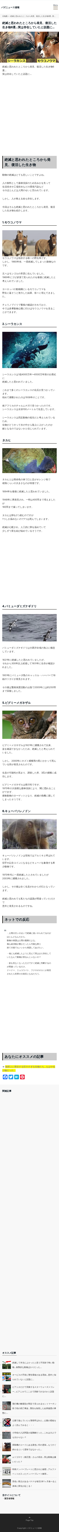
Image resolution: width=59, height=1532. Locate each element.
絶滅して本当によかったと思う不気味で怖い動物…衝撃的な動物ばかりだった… (33, 1364)
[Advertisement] (29, 118)
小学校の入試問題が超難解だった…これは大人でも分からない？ (34, 1434)
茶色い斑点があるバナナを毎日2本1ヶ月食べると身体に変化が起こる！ (34, 1483)
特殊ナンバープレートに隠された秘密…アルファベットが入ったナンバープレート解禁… (34, 1471)
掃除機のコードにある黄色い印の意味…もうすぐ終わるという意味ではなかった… (34, 1447)
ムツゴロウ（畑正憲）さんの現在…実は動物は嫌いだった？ (34, 1459)
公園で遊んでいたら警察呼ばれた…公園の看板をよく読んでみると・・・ (34, 1422)
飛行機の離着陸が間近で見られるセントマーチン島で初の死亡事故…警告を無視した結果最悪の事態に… (29, 1408)
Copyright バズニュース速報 (29, 1528)
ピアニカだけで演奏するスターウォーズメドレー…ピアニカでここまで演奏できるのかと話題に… (28, 1391)
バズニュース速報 (10, 7)
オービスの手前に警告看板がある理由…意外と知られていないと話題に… (34, 1377)
